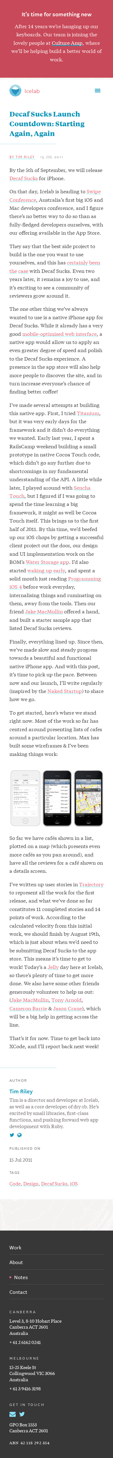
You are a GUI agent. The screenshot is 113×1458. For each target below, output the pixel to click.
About (16, 1262)
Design (31, 1183)
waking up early (46, 570)
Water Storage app (47, 561)
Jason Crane (67, 1008)
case (23, 270)
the (13, 270)
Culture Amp (67, 42)
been (94, 262)
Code (15, 1183)
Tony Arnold (66, 999)
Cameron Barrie (28, 1008)
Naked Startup (64, 690)
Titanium (88, 412)
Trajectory (91, 884)
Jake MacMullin (44, 611)
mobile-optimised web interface (59, 333)
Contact (18, 1291)
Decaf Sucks (23, 177)
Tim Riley (21, 1091)
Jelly (53, 966)
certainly (77, 262)
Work (15, 1247)
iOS (74, 1183)
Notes (21, 1277)
